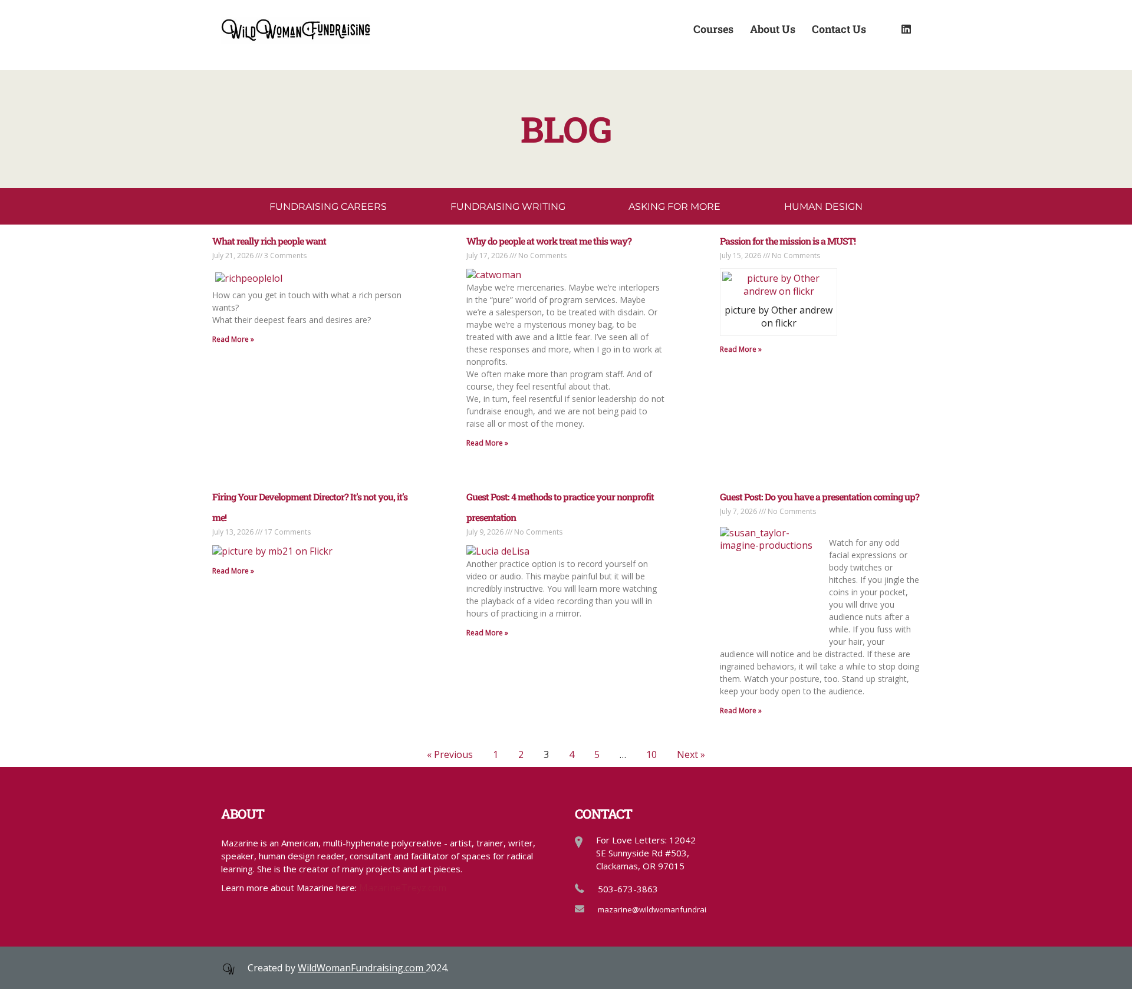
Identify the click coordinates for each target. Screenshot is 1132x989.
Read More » (233, 339)
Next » (691, 754)
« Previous (450, 754)
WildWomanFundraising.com (362, 967)
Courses (713, 28)
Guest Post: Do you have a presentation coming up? (819, 496)
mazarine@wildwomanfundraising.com (668, 909)
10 (651, 754)
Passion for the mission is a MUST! (787, 241)
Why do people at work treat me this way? (548, 241)
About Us (772, 28)
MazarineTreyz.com (402, 887)
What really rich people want (269, 241)
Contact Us (839, 28)
